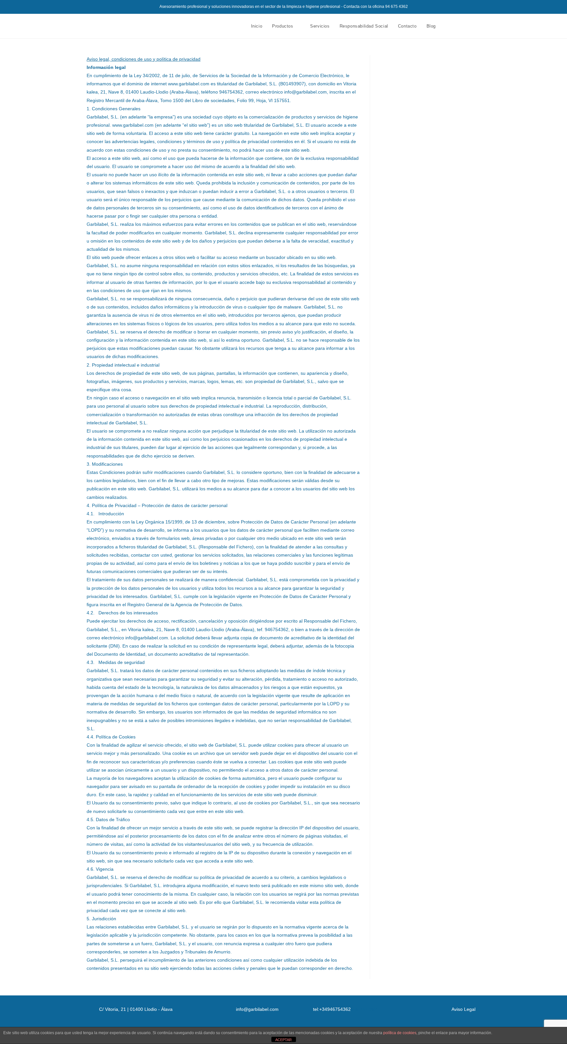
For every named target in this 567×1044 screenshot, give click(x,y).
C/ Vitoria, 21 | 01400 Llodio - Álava (136, 1009)
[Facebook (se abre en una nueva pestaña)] (460, 26)
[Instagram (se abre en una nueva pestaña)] (469, 26)
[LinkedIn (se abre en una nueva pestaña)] (478, 26)
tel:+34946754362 (332, 1009)
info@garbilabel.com (257, 1009)
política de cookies (399, 1033)
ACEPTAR (283, 1040)
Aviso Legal (463, 1009)
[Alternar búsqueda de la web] (447, 26)
